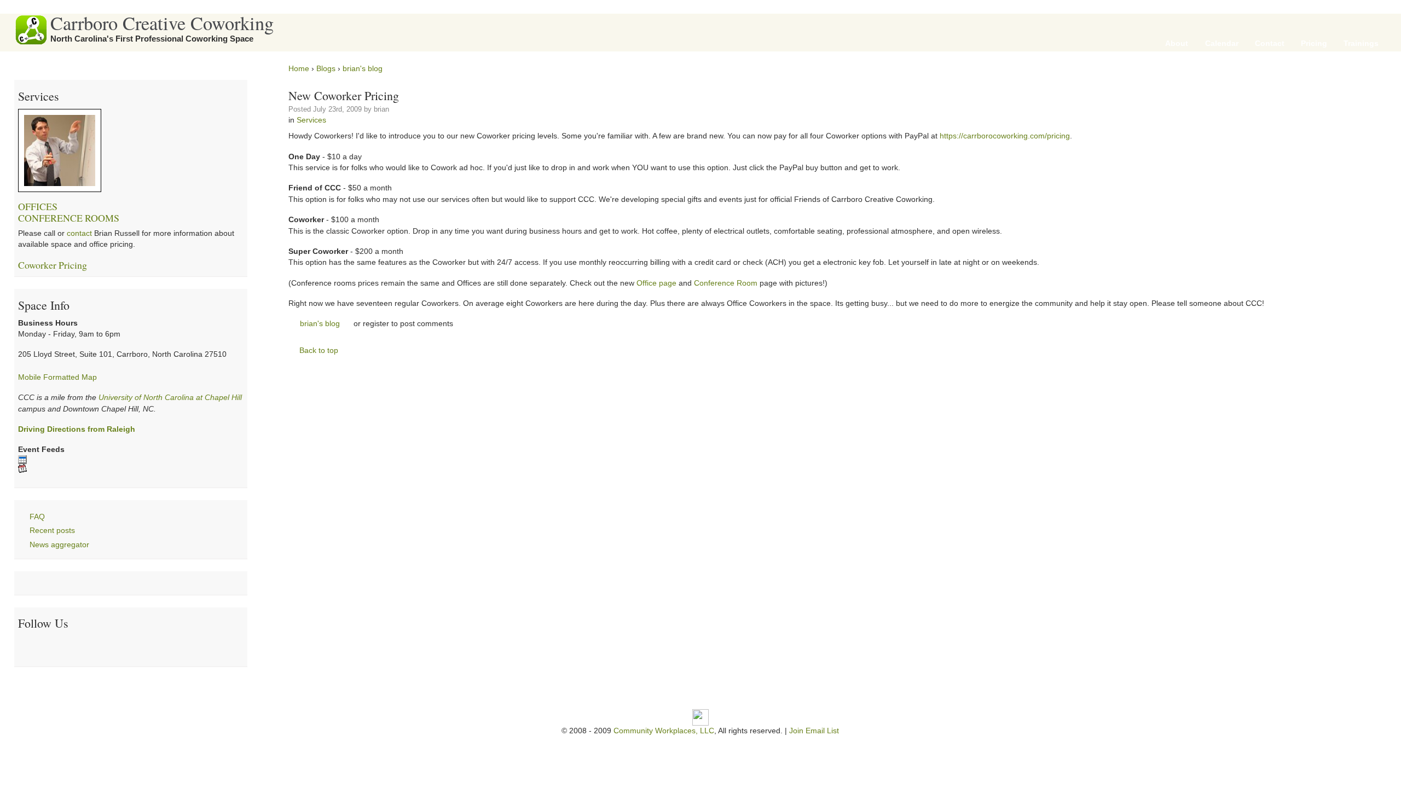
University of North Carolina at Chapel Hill (170, 397)
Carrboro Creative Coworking (162, 23)
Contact (1269, 43)
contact (79, 233)
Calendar (1221, 43)
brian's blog (363, 69)
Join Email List (814, 731)
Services (311, 120)
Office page (656, 283)
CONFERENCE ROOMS (68, 217)
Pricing (1314, 43)
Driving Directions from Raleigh (76, 429)
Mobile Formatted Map (57, 377)
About (1176, 43)
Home (298, 69)
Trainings (1361, 43)
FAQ (37, 517)
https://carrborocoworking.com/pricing (1005, 136)
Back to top (318, 350)
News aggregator (59, 545)
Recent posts (52, 530)
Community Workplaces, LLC (663, 731)
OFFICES (37, 206)
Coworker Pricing (52, 264)
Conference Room (725, 283)
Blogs (325, 69)
